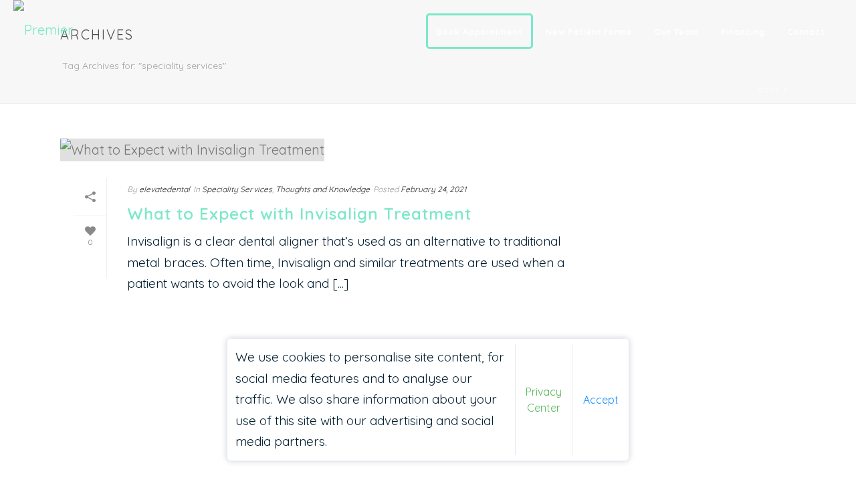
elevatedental (164, 189)
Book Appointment (479, 32)
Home (769, 90)
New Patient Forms (589, 32)
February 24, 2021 (433, 189)
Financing (743, 32)
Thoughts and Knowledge (323, 189)
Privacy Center (544, 399)
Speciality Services (237, 189)
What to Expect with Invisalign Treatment (299, 214)
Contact (806, 32)
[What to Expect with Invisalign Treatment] (325, 149)
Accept (601, 399)
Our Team (677, 32)
